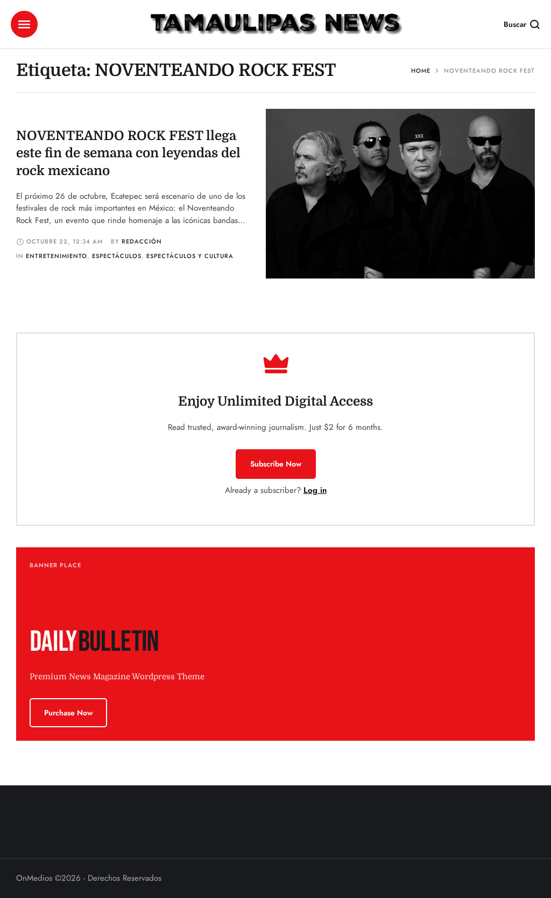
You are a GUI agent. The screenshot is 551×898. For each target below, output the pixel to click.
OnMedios (34, 878)
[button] (276, 463)
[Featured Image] (400, 194)
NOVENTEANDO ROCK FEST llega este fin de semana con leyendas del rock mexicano (128, 153)
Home (420, 70)
